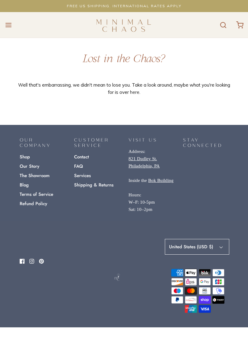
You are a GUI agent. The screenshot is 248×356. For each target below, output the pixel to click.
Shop (25, 157)
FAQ (78, 166)
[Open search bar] (223, 25)
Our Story (29, 166)
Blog (24, 185)
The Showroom (35, 175)
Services (82, 175)
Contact (81, 157)
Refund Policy (33, 203)
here (134, 92)
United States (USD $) (192, 246)
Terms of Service (36, 194)
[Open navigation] (8, 25)
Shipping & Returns (93, 185)
